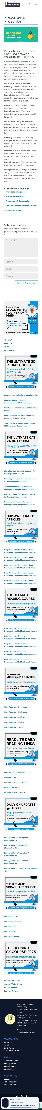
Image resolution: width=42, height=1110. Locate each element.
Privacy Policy (10, 1063)
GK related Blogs (11, 987)
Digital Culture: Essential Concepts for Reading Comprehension (19, 472)
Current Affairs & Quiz (13, 984)
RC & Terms (9, 1048)
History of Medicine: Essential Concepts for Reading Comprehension (20, 495)
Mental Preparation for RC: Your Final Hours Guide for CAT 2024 (19, 416)
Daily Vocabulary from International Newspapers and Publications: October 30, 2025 (20, 558)
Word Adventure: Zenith (14, 722)
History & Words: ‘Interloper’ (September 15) (20, 869)
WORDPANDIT (9, 350)
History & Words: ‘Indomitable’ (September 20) (16, 854)
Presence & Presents (15, 196)
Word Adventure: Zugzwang (15, 707)
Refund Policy (10, 1066)
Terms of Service (11, 1061)
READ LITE (8, 343)
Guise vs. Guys (10, 777)
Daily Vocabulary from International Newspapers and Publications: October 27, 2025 (20, 574)
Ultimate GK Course (12, 980)
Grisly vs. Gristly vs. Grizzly (15, 792)
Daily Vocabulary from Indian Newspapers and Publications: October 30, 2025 (20, 637)
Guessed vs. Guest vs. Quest (15, 782)
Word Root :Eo (10, 926)
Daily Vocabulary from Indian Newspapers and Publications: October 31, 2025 (20, 629)
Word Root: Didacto (12, 936)
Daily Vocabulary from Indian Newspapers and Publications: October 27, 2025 (20, 653)
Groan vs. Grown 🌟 (12, 787)
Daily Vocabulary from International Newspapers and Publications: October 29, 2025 (20, 582)
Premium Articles (11, 991)
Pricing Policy (9, 1069)
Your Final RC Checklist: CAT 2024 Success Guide (21, 409)
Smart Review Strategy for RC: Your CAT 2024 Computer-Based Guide (20, 424)
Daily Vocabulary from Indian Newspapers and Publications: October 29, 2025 (20, 660)
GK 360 (7, 347)
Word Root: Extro (11, 916)
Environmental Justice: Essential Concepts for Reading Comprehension (19, 503)
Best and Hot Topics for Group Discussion (21, 395)
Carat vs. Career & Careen (14, 772)
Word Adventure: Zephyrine (15, 717)
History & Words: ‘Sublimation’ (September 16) (16, 862)
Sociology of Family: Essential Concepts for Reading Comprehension (20, 480)
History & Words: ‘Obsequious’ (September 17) (16, 838)
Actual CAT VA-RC (11, 1051)
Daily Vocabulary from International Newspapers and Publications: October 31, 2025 (20, 551)
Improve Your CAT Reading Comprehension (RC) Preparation (17, 401)
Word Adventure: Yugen (13, 727)
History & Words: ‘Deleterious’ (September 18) (16, 846)
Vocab (7, 1045)
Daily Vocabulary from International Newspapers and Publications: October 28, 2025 (20, 566)
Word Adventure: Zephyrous (15, 712)
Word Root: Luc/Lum (12, 921)
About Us (8, 1042)
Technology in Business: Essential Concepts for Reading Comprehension (19, 487)
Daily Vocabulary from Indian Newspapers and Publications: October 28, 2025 (20, 645)
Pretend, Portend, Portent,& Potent (21, 205)
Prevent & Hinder (13, 210)
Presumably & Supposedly (17, 201)
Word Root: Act (10, 931)
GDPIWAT (8, 340)
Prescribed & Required (15, 192)
